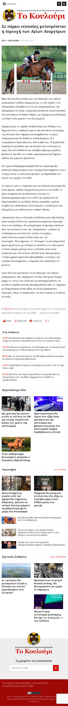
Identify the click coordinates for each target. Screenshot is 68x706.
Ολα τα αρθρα (60, 470)
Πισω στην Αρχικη (58, 557)
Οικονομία (9, 469)
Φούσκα (9, 308)
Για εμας (7, 683)
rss (32, 686)
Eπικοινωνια (22, 683)
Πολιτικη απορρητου (15, 686)
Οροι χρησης (39, 683)
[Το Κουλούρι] (34, 643)
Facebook (59, 4)
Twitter (64, 4)
